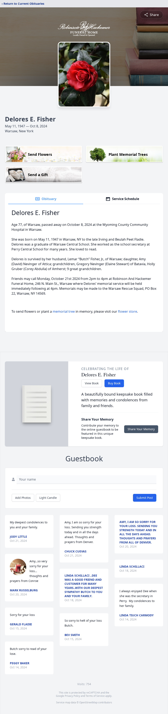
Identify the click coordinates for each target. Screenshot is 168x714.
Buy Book (114, 383)
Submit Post (144, 498)
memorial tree (64, 311)
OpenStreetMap (88, 702)
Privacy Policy (72, 696)
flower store (127, 311)
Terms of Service (95, 696)
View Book (92, 383)
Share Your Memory (141, 429)
